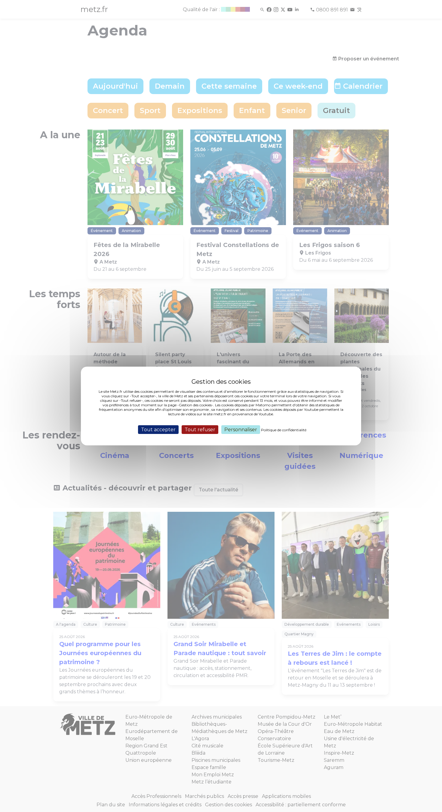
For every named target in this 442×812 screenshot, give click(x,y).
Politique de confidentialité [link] (283, 430)
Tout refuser (200, 429)
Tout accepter (158, 429)
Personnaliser (240, 429)
